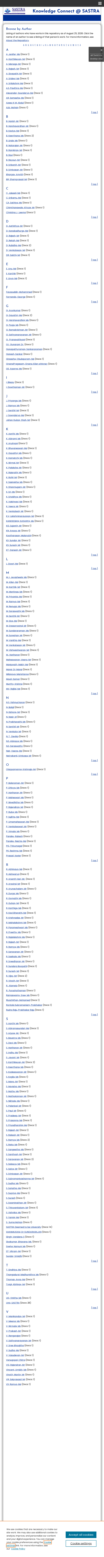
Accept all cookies (81, 1535)
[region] (52, 1539)
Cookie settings (81, 1543)
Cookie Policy (18, 1548)
